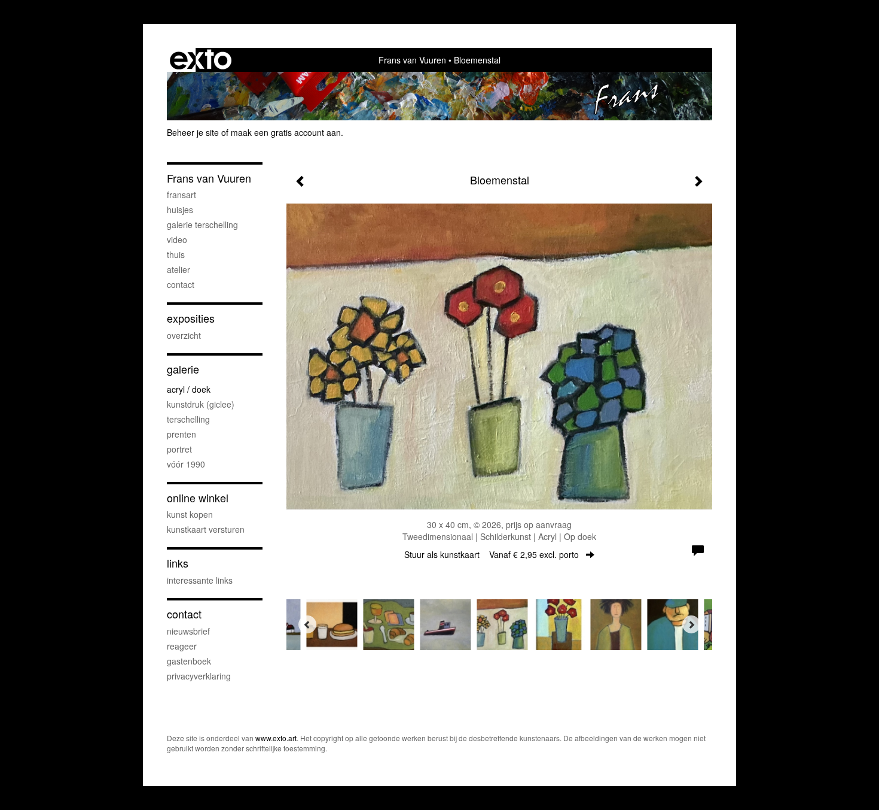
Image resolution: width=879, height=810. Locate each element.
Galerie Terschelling (202, 224)
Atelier (178, 269)
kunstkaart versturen (206, 529)
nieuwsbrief (188, 631)
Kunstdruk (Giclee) (200, 404)
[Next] (691, 624)
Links (177, 563)
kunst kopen (190, 514)
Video (177, 239)
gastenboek (189, 661)
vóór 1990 (186, 464)
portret (179, 449)
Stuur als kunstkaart (491, 554)
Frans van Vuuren (412, 60)
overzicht (184, 335)
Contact (184, 613)
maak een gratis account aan (286, 132)
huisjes (180, 210)
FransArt (181, 195)
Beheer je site (193, 132)
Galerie (183, 369)
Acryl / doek (188, 389)
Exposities (191, 318)
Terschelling (188, 419)
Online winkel (197, 497)
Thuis (176, 254)
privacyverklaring (199, 676)
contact (180, 284)
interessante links (200, 580)
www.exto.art (276, 738)
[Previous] (307, 624)
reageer (182, 646)
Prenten (181, 434)
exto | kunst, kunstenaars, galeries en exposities (200, 60)
